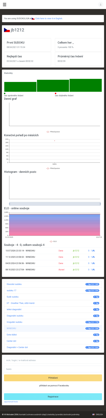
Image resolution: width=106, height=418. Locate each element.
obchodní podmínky (72, 414)
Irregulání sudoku (52, 322)
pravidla (59, 414)
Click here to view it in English (48, 18)
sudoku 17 (52, 290)
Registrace (53, 396)
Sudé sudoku (52, 297)
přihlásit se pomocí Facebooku (54, 385)
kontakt (23, 414)
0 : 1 (90, 250)
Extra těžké (52, 334)
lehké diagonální (52, 309)
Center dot (52, 341)
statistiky (51, 414)
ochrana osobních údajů (36, 414)
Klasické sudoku (52, 284)
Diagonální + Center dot (52, 347)
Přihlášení (53, 378)
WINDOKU (52, 328)
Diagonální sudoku (52, 316)
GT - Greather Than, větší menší (52, 303)
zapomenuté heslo (11, 402)
